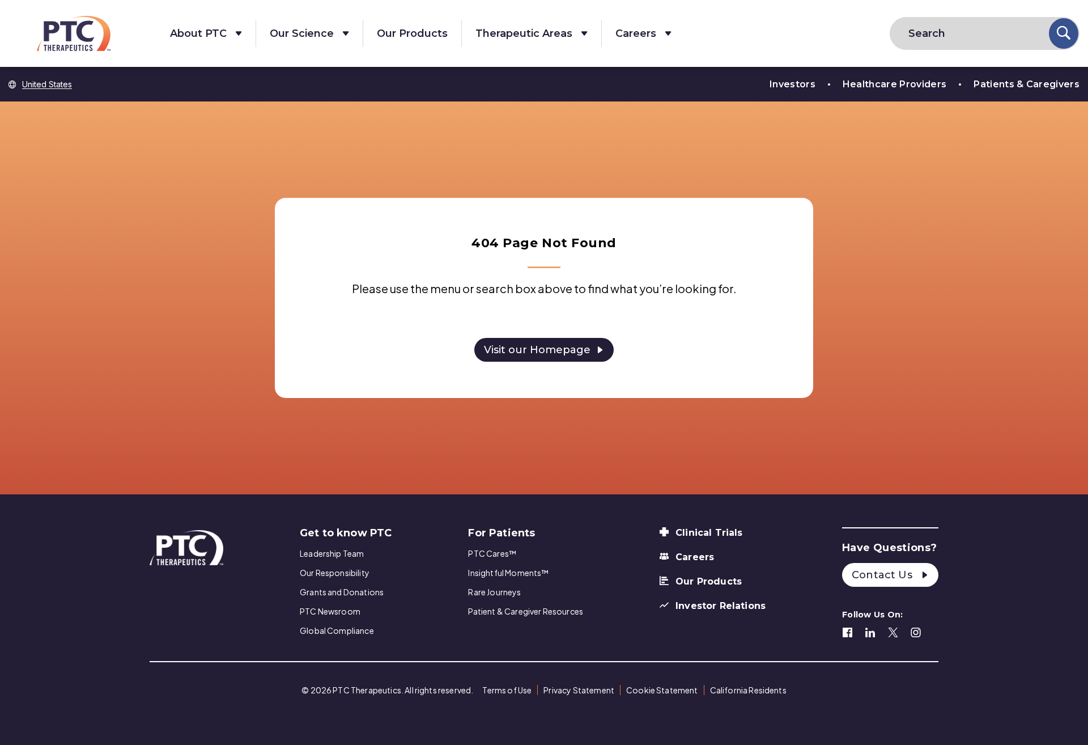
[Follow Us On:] (847, 631)
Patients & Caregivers (1027, 84)
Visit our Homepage (537, 350)
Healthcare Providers (894, 84)
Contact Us (883, 575)
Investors (792, 84)
